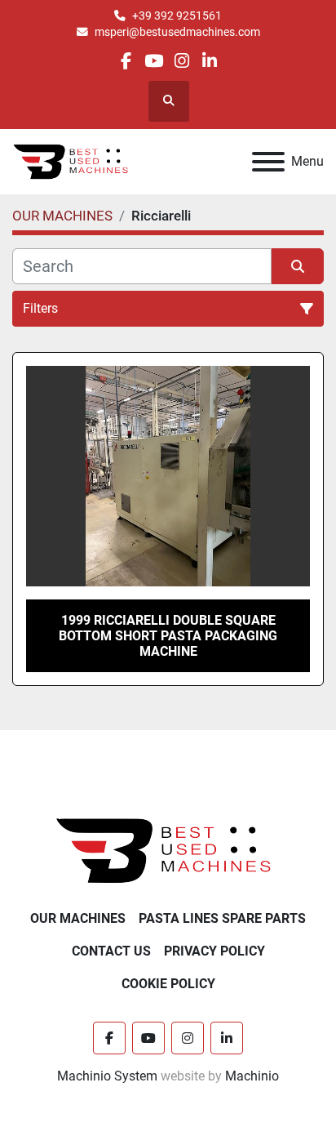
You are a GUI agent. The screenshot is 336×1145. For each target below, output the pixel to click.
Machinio (252, 1076)
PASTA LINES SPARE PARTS (222, 918)
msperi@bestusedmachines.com (177, 31)
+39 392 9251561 (177, 15)
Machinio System (107, 1076)
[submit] (298, 266)
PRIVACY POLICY (214, 951)
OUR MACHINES (78, 918)
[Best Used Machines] (168, 850)
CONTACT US (111, 951)
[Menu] (268, 162)
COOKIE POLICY (168, 983)
